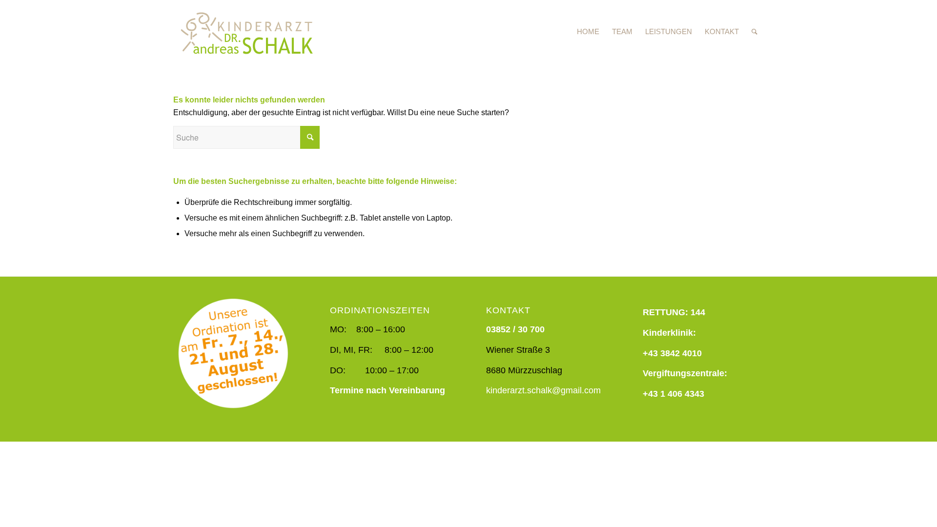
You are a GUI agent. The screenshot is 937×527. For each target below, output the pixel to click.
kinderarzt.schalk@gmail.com (543, 390)
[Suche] (754, 31)
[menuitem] (588, 31)
